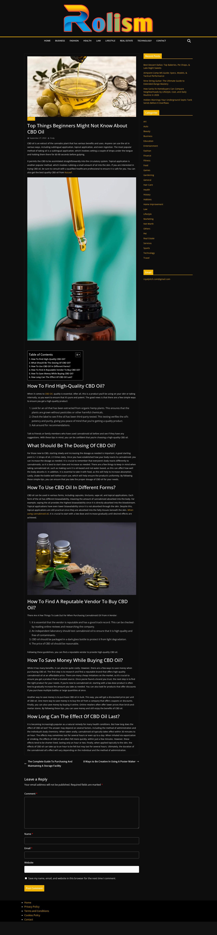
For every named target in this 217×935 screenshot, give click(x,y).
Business (60, 40)
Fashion (74, 40)
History (146, 194)
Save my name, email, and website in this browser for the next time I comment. (72, 878)
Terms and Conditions (36, 911)
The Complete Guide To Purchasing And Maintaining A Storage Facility (50, 763)
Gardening (148, 175)
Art (144, 121)
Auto (145, 126)
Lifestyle (110, 40)
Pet (145, 233)
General (147, 180)
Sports (146, 248)
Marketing (148, 218)
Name (28, 834)
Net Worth (148, 223)
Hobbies (147, 199)
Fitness (146, 160)
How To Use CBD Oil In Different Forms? (50, 366)
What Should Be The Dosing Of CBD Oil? (51, 362)
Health (87, 40)
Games (146, 170)
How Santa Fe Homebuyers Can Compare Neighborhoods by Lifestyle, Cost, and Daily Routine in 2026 (164, 91)
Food (145, 165)
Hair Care (148, 184)
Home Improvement (153, 204)
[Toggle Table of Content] (76, 354)
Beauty (146, 131)
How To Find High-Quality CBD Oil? (48, 359)
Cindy (52, 138)
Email (28, 848)
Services (147, 243)
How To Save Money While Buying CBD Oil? (52, 373)
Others (146, 228)
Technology (145, 40)
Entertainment (150, 145)
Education (148, 141)
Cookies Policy (32, 915)
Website (28, 862)
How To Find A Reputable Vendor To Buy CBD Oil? (55, 369)
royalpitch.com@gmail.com (156, 279)
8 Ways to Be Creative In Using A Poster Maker (109, 761)
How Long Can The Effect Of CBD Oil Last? (51, 377)
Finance (147, 155)
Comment (30, 793)
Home (47, 40)
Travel (146, 257)
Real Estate (126, 40)
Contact (161, 40)
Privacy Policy (31, 906)
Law (98, 40)
